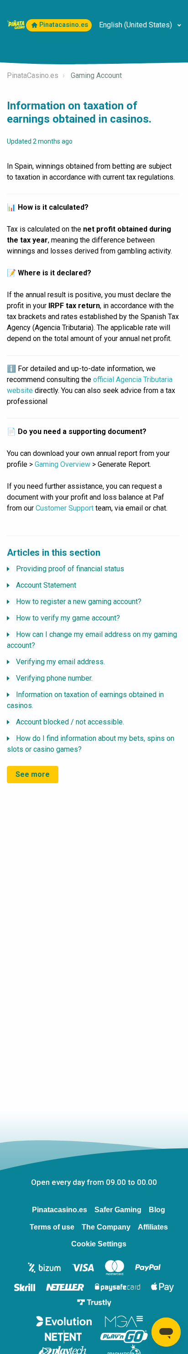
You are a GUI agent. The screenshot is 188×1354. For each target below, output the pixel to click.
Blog (157, 1210)
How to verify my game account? (68, 618)
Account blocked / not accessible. (70, 722)
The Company (106, 1227)
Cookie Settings (98, 1244)
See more (33, 774)
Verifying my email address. (60, 661)
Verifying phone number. (54, 678)
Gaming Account (96, 75)
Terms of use (52, 1227)
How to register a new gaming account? (78, 601)
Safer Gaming (117, 1210)
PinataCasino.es (32, 75)
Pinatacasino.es (63, 25)
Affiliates (153, 1227)
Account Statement (46, 585)
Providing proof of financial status (70, 568)
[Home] (16, 24)
